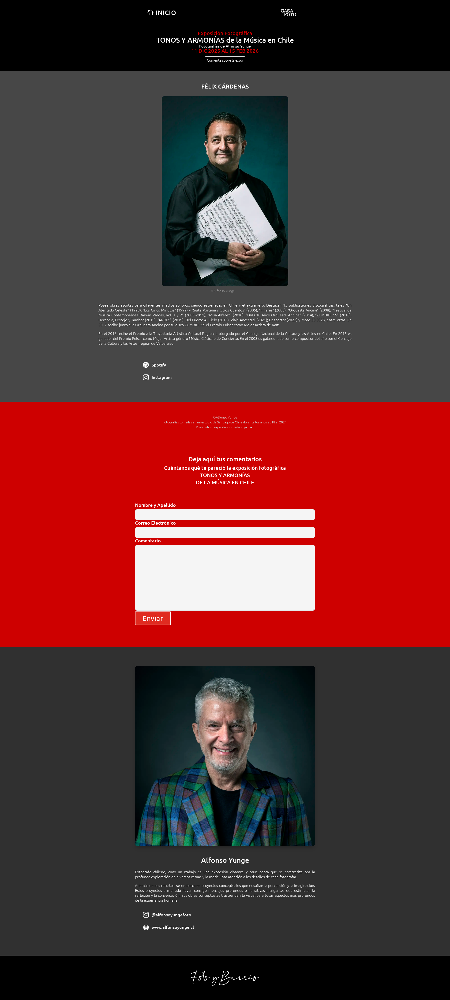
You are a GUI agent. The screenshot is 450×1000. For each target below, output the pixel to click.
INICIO (166, 12)
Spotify (159, 364)
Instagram (162, 377)
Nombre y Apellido (155, 505)
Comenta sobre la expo (225, 60)
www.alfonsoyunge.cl (173, 927)
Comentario (148, 541)
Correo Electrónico (155, 523)
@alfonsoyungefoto (171, 914)
